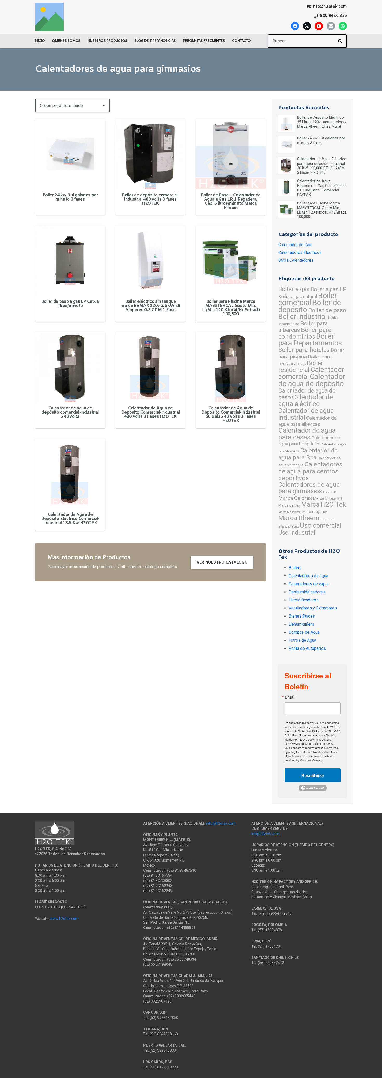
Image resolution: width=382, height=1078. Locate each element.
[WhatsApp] (343, 26)
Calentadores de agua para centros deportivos (310, 471)
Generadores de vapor (309, 583)
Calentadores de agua (308, 575)
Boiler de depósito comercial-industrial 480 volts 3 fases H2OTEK (150, 199)
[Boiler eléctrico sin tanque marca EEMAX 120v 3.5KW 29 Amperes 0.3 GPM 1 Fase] (150, 260)
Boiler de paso (327, 310)
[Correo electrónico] (331, 26)
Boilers (295, 567)
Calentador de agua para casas (307, 433)
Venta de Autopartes (307, 648)
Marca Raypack (314, 512)
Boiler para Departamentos (310, 339)
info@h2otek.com (220, 823)
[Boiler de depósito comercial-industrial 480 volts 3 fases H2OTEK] (150, 154)
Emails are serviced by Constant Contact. (309, 758)
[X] (307, 26)
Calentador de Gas (295, 244)
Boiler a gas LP (328, 289)
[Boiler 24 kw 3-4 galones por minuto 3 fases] (70, 154)
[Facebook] (295, 26)
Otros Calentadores (296, 260)
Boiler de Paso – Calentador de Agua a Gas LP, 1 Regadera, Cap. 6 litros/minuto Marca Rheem (231, 201)
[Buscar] (340, 41)
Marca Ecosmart (327, 498)
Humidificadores (304, 600)
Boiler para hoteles (304, 350)
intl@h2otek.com (265, 833)
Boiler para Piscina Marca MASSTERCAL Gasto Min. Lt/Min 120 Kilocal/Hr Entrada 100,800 (230, 308)
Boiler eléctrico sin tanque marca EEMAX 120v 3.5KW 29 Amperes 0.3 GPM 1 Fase (150, 306)
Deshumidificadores (307, 591)
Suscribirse (312, 775)
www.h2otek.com (64, 918)
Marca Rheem (298, 518)
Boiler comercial (307, 299)
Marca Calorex (295, 498)
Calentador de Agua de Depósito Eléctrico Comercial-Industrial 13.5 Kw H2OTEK (70, 519)
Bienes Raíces (302, 616)
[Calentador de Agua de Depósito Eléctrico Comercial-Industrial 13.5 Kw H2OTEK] (70, 473)
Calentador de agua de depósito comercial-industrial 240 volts (70, 412)
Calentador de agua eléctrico (305, 400)
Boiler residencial (300, 366)
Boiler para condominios (305, 333)
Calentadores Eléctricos (300, 252)
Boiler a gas (293, 289)
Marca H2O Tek (323, 504)
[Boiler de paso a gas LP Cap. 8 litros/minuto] (70, 260)
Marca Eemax (289, 505)
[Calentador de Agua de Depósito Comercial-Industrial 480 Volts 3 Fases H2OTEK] (150, 367)
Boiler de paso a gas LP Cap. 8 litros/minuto (70, 304)
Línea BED (329, 492)
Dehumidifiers (301, 624)
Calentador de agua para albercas (307, 421)
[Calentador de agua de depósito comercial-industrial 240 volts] (70, 367)
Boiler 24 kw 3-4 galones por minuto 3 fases (70, 197)
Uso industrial (296, 532)
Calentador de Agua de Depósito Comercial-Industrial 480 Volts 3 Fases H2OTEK (150, 412)
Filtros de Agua (302, 640)
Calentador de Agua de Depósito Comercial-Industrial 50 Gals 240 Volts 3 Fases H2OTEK (230, 415)
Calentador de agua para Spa (308, 454)
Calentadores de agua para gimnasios (309, 488)
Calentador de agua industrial (306, 414)
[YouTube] (319, 26)
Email (290, 697)
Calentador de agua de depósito (311, 380)
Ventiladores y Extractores (313, 608)
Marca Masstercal (289, 512)
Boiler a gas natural (297, 296)
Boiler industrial (302, 316)
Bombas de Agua (304, 632)
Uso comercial (320, 525)
